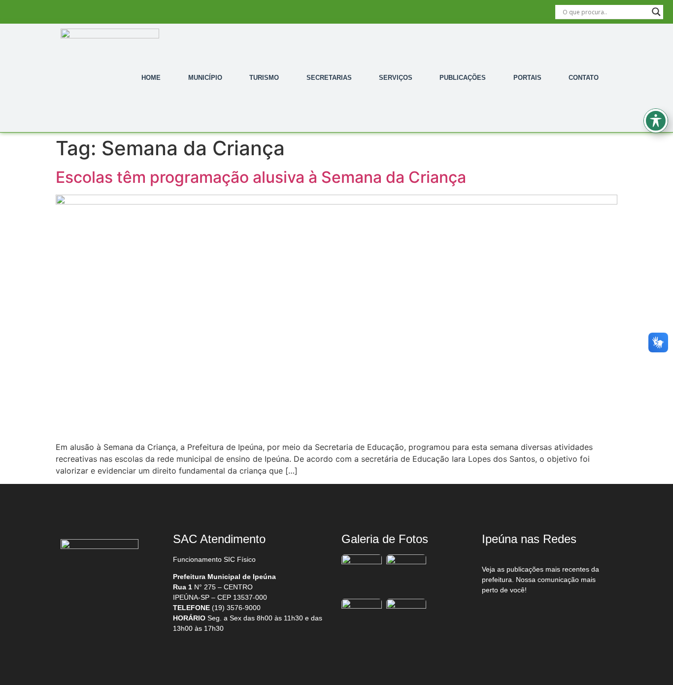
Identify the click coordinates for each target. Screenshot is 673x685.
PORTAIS (527, 77)
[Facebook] (502, 615)
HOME (151, 77)
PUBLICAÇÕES (462, 77)
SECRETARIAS (329, 77)
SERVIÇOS (395, 77)
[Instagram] (544, 615)
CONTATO (584, 77)
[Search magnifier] (656, 12)
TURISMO (264, 77)
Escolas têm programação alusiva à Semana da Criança (261, 177)
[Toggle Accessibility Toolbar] (656, 121)
